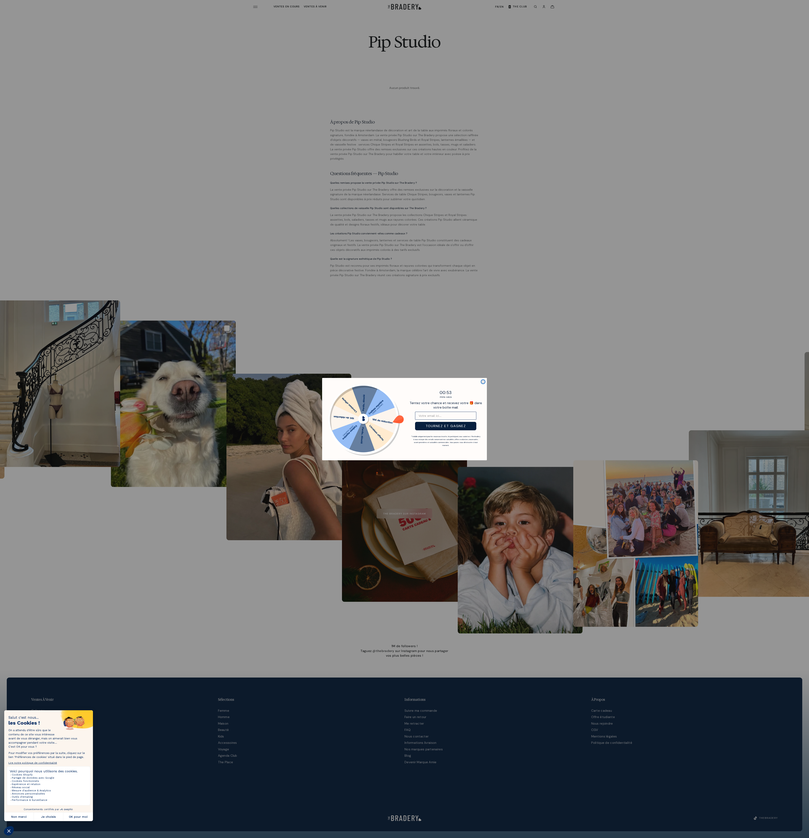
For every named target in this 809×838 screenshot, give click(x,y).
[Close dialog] (483, 382)
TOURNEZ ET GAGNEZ (446, 426)
